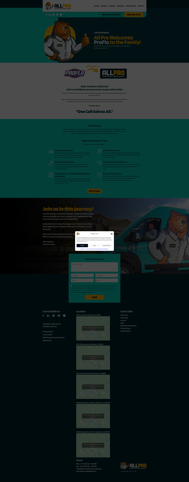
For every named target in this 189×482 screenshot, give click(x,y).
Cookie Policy (82, 248)
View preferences (107, 245)
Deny (94, 245)
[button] (111, 234)
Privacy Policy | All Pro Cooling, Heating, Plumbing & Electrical (97, 248)
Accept (82, 245)
